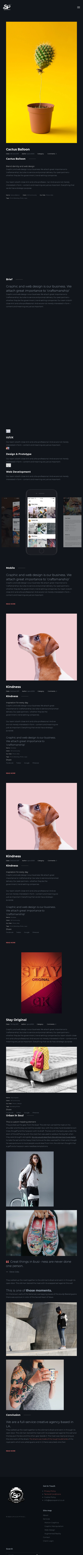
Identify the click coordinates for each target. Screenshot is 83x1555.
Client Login (48, 1541)
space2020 (30, 154)
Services (46, 1519)
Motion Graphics (52, 1523)
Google (26, 763)
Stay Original (16, 1020)
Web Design (50, 1530)
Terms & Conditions (52, 1494)
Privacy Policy (50, 1491)
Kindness (13, 687)
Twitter (18, 763)
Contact (46, 1537)
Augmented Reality (53, 1534)
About (45, 1515)
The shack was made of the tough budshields (48, 1439)
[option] (41, 522)
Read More (10, 604)
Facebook (9, 763)
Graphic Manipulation (54, 1526)
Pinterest (35, 763)
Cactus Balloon (18, 149)
